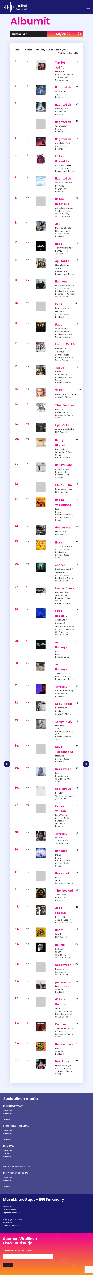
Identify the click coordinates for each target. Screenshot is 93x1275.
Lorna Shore (64, 588)
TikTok (6, 1153)
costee (60, 565)
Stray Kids (64, 721)
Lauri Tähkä (65, 344)
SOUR (57, 1008)
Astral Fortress (62, 469)
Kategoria (18, 34)
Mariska (61, 851)
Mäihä (58, 855)
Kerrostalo (60, 916)
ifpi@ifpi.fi (9, 1222)
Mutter (58, 877)
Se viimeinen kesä (63, 489)
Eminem (60, 1024)
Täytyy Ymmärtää (64, 247)
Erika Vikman (61, 815)
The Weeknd (64, 890)
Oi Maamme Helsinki (64, 429)
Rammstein (63, 769)
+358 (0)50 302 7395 (12, 1219)
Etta (58, 542)
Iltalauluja (59, 755)
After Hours (60, 894)
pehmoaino (63, 982)
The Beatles (64, 405)
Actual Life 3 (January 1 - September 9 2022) (64, 623)
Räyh (57, 1048)
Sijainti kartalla (11, 1213)
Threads (6, 1119)
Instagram (7, 1110)
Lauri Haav (64, 485)
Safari (58, 934)
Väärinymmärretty (64, 690)
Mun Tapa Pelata (63, 228)
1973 (57, 509)
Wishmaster (61, 126)
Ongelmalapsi (61, 328)
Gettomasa (63, 527)
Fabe (58, 324)
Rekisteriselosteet (11, 1225)
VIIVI (59, 390)
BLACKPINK (63, 789)
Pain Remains (61, 592)
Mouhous (61, 281)
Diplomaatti (60, 531)
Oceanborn (60, 91)
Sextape (59, 837)
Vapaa (58, 371)
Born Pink (59, 793)
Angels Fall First (62, 143)
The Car (59, 673)
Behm (58, 304)
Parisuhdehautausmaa (66, 394)
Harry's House (61, 449)
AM (56, 651)
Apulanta (62, 261)
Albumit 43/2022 (7, 764)
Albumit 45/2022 (86, 764)
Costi (59, 930)
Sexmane (61, 686)
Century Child (61, 108)
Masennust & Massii (64, 285)
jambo (59, 367)
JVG (57, 224)
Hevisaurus (64, 1044)
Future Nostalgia (63, 1065)
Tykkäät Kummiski (63, 546)
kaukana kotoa (62, 986)
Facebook (7, 1113)
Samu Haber (64, 704)
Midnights (59, 71)
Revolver (59, 409)
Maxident (59, 725)
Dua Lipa (62, 1061)
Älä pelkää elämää (64, 208)
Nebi (58, 244)
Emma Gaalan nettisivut (14, 1166)
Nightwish (63, 87)
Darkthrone (64, 465)
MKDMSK (60, 945)
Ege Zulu (62, 425)
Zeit (57, 773)
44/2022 (62, 34)
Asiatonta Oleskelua (64, 165)
